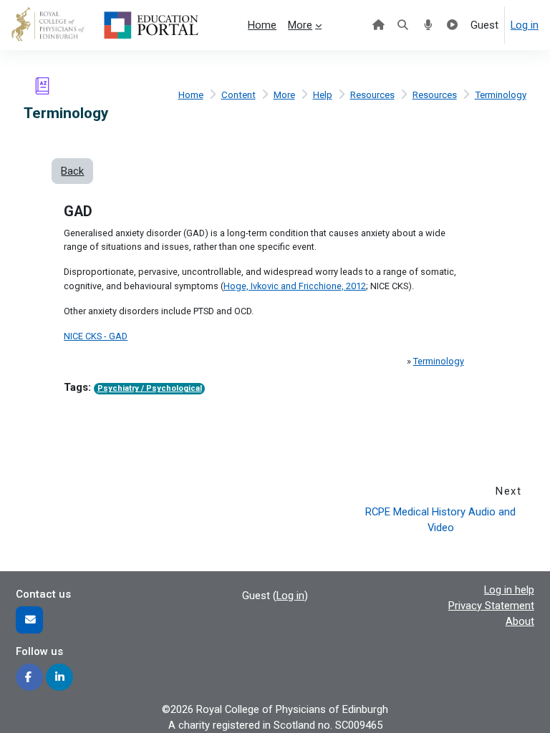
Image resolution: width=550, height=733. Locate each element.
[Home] (378, 25)
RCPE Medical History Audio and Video (441, 519)
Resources (372, 94)
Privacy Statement (491, 605)
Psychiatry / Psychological (149, 388)
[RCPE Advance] (452, 25)
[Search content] (403, 25)
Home (190, 94)
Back (72, 171)
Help (322, 94)
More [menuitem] (300, 25)
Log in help (509, 589)
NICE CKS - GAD (95, 336)
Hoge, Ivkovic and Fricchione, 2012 (294, 286)
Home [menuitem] (262, 25)
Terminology (500, 94)
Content (238, 94)
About (520, 621)
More (284, 94)
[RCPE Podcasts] (427, 25)
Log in (525, 25)
